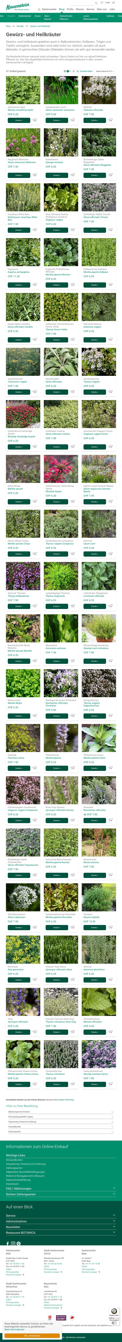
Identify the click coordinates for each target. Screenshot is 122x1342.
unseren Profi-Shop (66, 1100)
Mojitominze (14, 700)
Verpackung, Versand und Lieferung (26, 1164)
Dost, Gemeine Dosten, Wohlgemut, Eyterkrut (57, 215)
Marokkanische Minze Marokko (19, 646)
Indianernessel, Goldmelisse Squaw (60, 487)
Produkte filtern (86, 71)
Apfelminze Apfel (16, 107)
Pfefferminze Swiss (93, 755)
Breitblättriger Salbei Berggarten (94, 160)
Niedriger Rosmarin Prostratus (61, 700)
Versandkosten (14, 1159)
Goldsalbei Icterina (55, 431)
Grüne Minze (14, 486)
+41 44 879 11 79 (16, 1297)
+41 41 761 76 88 (92, 1264)
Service (90, 9)
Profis (70, 9)
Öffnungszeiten (12, 1272)
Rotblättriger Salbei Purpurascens (17, 860)
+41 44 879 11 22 (54, 1297)
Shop (62, 9)
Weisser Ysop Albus (56, 966)
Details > (19, 120)
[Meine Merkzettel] (102, 3)
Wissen (80, 9)
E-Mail (8, 1269)
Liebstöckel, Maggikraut (96, 593)
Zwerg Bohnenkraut (93, 1071)
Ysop (10, 1019)
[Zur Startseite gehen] (17, 6)
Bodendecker (25, 16)
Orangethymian (91, 700)
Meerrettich (51, 645)
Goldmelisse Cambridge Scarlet (20, 432)
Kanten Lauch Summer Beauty (98, 486)
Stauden (11, 16)
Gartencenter (49, 9)
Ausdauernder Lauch (56, 107)
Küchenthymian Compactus (59, 541)
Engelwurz (13, 269)
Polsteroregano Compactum (22, 807)
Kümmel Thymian (16, 593)
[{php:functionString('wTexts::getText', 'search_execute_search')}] (96, 3)
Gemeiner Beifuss (92, 324)
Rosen (38, 16)
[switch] (114, 1322)
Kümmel (88, 541)
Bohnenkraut (52, 159)
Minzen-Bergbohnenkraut (96, 645)
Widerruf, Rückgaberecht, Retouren (25, 1176)
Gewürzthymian (91, 379)
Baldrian (88, 107)
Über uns (102, 9)
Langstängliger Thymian (58, 593)
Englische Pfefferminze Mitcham (57, 270)
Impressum (12, 1183)
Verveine (88, 914)
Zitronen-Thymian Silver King (60, 1019)
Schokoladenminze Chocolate (60, 914)
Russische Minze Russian (58, 859)
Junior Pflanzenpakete (90, 17)
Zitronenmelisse (92, 1019)
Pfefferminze (52, 755)
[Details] (34, 120)
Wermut (87, 966)
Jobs (112, 9)
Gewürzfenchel (15, 379)
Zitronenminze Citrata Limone (22, 1071)
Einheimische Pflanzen (66, 17)
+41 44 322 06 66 (54, 1264)
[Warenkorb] (113, 3)
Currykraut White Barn (18, 214)
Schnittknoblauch (16, 914)
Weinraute (13, 966)
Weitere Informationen (53, 1305)
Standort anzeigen (13, 1275)
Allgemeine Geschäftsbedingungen (25, 1171)
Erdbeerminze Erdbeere (95, 269)
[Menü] (118, 1308)
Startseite (39, 9)
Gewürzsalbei (52, 379)
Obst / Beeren (47, 17)
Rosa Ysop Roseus (55, 807)
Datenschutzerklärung (18, 1179)
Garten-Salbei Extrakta (19, 324)
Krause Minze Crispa (18, 541)
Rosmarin (88, 807)
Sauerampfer (90, 859)
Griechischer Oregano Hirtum (98, 431)
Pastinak (12, 755)
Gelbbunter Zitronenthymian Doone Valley (59, 325)
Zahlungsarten (14, 1168)
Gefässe (110, 16)
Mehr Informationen (14, 1329)
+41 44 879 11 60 (16, 1264)
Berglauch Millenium (18, 159)
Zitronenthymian (54, 1071)
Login (107, 2)
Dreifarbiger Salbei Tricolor (97, 214)
